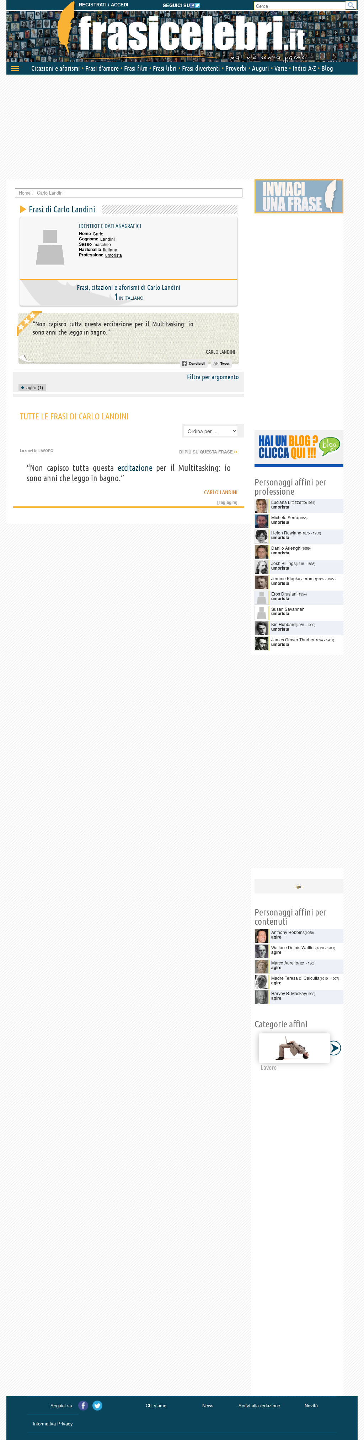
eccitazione (135, 468)
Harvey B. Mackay (288, 993)
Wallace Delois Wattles (293, 947)
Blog (327, 68)
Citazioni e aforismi (55, 68)
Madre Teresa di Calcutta (295, 978)
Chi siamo (156, 1405)
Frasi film (136, 68)
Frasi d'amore (102, 68)
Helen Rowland (286, 532)
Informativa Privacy (53, 1423)
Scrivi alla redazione (259, 1405)
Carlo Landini (220, 352)
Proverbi (236, 68)
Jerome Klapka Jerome (293, 578)
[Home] (182, 32)
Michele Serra (284, 517)
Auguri (260, 68)
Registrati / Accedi (103, 4)
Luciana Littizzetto (288, 502)
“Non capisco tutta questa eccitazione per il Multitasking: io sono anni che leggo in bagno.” (113, 328)
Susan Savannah (288, 609)
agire (231, 502)
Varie (280, 68)
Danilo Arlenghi (286, 548)
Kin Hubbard (283, 624)
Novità (311, 1405)
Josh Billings (283, 563)
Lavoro (45, 450)
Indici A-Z (304, 68)
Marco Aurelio (284, 963)
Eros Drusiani (284, 594)
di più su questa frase (208, 452)
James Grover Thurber (293, 639)
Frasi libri (165, 68)
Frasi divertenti (201, 68)
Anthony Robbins (288, 932)
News (208, 1405)
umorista (113, 255)
